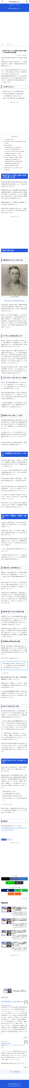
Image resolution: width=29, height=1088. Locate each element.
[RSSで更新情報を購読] (14, 893)
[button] (19, 882)
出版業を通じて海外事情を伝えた (12, 159)
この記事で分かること (10, 139)
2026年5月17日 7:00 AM (6, 1043)
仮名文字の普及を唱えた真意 (11, 165)
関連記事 (7, 169)
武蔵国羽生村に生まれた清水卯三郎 (13, 147)
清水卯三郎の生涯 (8, 145)
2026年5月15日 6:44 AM (6, 1005)
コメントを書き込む (14, 1071)
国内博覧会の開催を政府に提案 (12, 163)
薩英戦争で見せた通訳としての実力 (13, 153)
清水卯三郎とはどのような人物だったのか (13, 167)
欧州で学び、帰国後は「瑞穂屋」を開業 (13, 157)
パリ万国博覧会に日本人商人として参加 (13, 155)
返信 (26, 1037)
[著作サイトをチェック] (7, 890)
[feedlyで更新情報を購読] (21, 890)
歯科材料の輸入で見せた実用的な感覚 (13, 161)
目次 (12, 136)
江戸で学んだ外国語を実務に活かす (13, 149)
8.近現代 (4, 839)
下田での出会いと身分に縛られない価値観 (14, 151)
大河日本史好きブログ (14, 1)
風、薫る (10, 839)
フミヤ (3, 1041)
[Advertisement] (14, 28)
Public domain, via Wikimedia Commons (14, 300)
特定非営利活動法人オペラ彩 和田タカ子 (12, 1001)
